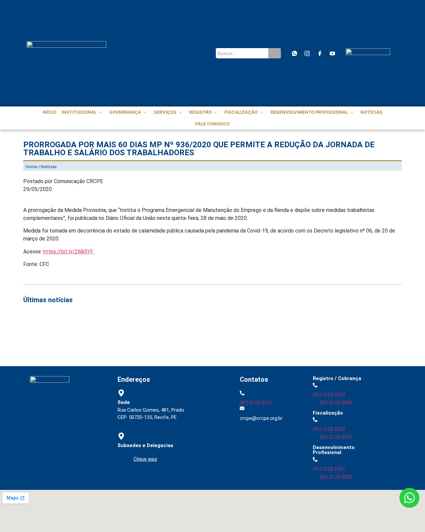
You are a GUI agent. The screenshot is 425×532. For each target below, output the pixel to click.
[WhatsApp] (294, 53)
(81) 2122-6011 (256, 402)
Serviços (165, 112)
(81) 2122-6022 (329, 394)
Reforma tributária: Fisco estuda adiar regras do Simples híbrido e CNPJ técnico (121, 346)
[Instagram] (306, 53)
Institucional (79, 112)
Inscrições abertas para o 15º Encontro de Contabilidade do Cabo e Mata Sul (117, 321)
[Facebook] (319, 53)
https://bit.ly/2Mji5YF (69, 251)
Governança (125, 112)
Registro (200, 112)
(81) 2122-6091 (329, 469)
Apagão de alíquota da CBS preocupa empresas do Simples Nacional (311, 338)
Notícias (371, 112)
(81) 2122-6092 (336, 477)
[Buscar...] (274, 53)
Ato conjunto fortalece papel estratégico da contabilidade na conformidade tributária (128, 329)
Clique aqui (145, 459)
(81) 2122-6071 (336, 437)
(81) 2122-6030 (329, 429)
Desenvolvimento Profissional (309, 112)
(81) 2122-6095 (336, 402)
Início (49, 112)
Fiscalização (241, 112)
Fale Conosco (212, 123)
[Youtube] (332, 53)
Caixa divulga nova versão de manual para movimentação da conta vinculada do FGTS (128, 338)
